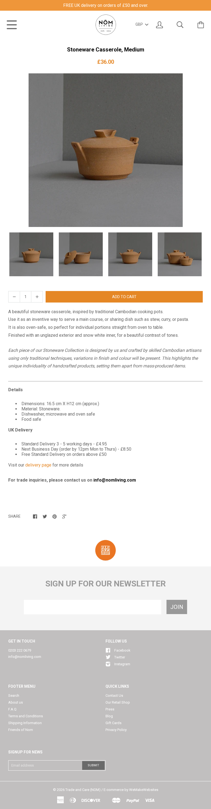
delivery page (38, 465)
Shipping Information (25, 723)
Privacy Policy (116, 730)
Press (110, 709)
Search (13, 695)
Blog (109, 716)
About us (15, 702)
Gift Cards (113, 723)
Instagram (122, 664)
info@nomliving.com (24, 657)
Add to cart (124, 297)
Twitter (119, 657)
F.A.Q (12, 709)
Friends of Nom (20, 730)
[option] (105, 150)
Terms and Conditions (25, 716)
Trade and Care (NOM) (83, 790)
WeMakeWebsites (143, 790)
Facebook (122, 650)
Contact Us (114, 695)
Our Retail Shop (118, 702)
